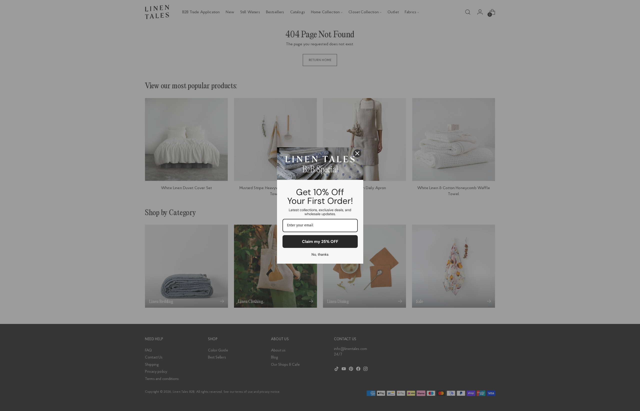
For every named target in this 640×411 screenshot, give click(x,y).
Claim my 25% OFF (320, 241)
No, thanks (320, 254)
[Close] (357, 153)
